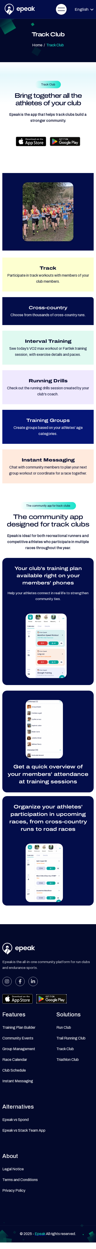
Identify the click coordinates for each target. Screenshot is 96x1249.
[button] (61, 9)
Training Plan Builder (18, 1027)
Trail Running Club (71, 1038)
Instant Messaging (17, 1081)
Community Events (17, 1038)
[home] (18, 9)
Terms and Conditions (20, 1180)
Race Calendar (14, 1060)
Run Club (63, 1027)
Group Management (18, 1049)
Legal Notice (13, 1169)
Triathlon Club (67, 1060)
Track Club (65, 1049)
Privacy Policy (13, 1190)
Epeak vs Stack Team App (23, 1130)
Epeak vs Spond (15, 1120)
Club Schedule (14, 1070)
